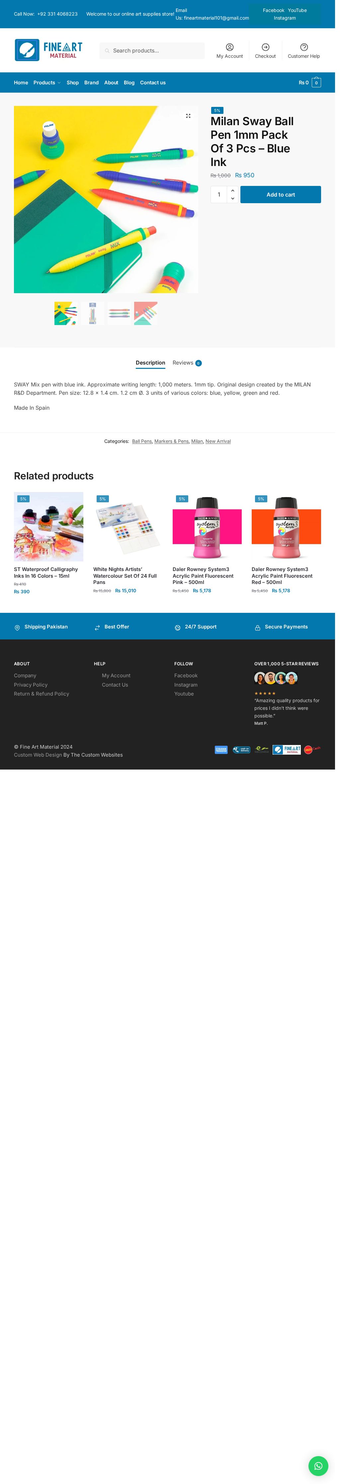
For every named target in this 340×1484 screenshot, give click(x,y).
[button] (188, 116)
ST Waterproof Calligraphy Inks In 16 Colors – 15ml (46, 572)
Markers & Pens (171, 441)
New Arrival (218, 441)
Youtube (184, 694)
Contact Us (115, 685)
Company (25, 675)
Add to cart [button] (128, 605)
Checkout (265, 56)
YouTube (297, 10)
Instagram (285, 18)
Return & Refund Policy (41, 694)
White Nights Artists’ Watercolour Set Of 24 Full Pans (125, 575)
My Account (229, 56)
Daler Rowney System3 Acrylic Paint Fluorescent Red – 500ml (282, 575)
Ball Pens (142, 441)
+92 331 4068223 (57, 14)
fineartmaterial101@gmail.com (216, 18)
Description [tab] (150, 362)
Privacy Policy (30, 685)
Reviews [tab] (186, 362)
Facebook (274, 10)
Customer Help (304, 56)
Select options (48, 606)
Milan (197, 441)
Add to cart (281, 194)
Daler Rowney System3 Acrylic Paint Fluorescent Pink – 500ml (203, 575)
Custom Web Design (38, 755)
